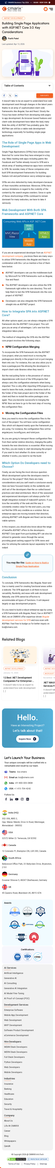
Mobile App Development (16, 1015)
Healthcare (9, 1094)
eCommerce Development (16, 1035)
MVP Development (13, 1025)
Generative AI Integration (15, 988)
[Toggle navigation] (51, 9)
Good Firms (15, 911)
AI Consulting (10, 983)
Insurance (8, 1084)
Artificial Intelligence (13, 973)
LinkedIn (16, 95)
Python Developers (13, 1062)
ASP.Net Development (13, 18)
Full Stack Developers (14, 1057)
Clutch (27, 911)
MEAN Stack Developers (15, 1047)
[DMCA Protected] (16, 1159)
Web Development (12, 1020)
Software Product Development (19, 1030)
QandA (7, 1146)
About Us (8, 1120)
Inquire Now (25, 738)
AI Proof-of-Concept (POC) (17, 998)
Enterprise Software (13, 1010)
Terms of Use (13, 1164)
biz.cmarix (22, 772)
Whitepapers (10, 1141)
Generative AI (10, 978)
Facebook (4, 95)
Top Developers (40, 911)
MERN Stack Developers (15, 1052)
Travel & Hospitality (13, 1109)
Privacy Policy (29, 1164)
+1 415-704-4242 (22, 788)
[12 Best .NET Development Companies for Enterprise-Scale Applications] (20, 655)
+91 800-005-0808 (24, 783)
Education (8, 1099)
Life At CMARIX (11, 1126)
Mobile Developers (13, 1072)
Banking (7, 1089)
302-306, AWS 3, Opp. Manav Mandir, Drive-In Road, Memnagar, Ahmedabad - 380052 (23, 822)
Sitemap (43, 1164)
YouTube (16, 799)
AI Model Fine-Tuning (14, 993)
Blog (6, 1136)
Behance (27, 799)
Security (8, 1104)
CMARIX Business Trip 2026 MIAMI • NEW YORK (28, 2)
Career (7, 1131)
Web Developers (12, 1067)
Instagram (22, 799)
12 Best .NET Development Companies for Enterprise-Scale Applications (17, 681)
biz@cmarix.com (26, 777)
